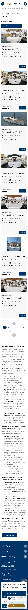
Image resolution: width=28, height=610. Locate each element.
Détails (22, 66)
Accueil (2, 8)
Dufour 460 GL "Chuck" (12, 298)
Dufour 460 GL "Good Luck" (13, 257)
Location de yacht (9, 8)
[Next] (14, 335)
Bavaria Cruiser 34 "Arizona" (14, 174)
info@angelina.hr (6, 574)
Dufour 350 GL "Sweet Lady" (14, 215)
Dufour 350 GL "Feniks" (12, 132)
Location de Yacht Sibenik (20, 8)
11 (21, 331)
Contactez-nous (10, 535)
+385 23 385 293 (7, 566)
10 (17, 331)
